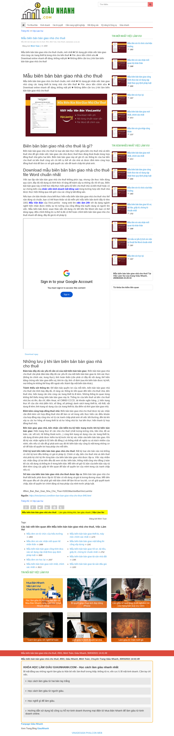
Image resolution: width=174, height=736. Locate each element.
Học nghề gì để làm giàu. (41, 700)
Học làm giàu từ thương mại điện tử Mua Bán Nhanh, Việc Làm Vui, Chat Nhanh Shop (43, 603)
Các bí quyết (58, 25)
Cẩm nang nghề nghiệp (75, 25)
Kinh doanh (45, 25)
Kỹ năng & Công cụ (109, 25)
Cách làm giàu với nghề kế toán (43, 640)
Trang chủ (25, 30)
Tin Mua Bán (32, 25)
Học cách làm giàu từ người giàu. (46, 691)
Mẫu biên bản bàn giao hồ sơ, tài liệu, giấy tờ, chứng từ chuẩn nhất (139, 207)
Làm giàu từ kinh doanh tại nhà (87, 640)
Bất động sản (93, 25)
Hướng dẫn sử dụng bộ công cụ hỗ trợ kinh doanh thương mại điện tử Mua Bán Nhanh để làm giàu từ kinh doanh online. (84, 712)
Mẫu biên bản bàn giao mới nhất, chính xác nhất (138, 113)
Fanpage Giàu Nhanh (32, 724)
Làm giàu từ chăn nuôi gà (131, 640)
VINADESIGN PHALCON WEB (87, 733)
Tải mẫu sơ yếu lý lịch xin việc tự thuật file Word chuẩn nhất (139, 241)
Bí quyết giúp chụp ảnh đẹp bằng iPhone (87, 604)
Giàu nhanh (124, 25)
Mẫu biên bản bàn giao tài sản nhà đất (88, 556)
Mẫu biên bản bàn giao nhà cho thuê (43, 38)
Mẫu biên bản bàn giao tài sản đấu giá (88, 564)
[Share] (26, 508)
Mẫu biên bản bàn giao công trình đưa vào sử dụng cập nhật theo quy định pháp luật (45, 552)
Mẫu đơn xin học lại (36, 560)
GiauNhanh (43, 728)
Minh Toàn (35, 46)
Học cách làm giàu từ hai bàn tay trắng (49, 681)
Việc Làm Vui (37, 30)
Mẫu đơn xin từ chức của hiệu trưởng (45, 534)
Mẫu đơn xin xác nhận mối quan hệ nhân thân (138, 61)
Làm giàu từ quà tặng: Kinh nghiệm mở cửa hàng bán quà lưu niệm (131, 604)
